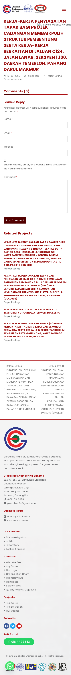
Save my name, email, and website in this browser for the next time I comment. (35, 166)
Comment (10, 177)
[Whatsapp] (9, 665)
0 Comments (14, 79)
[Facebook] (6, 626)
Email (8, 133)
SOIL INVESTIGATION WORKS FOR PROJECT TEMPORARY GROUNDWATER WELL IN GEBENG (32, 311)
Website (8, 146)
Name (8, 119)
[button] (64, 9)
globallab (33, 75)
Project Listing (54, 75)
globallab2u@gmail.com (22, 503)
